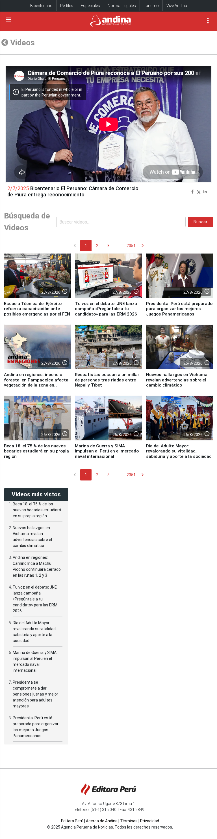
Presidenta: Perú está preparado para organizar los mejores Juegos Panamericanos (179, 309)
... (120, 245)
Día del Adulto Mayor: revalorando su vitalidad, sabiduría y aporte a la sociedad (179, 451)
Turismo (151, 5)
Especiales (90, 5)
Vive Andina (176, 5)
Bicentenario (41, 5)
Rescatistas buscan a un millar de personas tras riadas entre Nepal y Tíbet (107, 380)
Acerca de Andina (102, 821)
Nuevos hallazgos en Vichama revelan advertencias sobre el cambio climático (176, 380)
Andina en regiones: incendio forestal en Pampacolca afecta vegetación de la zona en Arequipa (36, 382)
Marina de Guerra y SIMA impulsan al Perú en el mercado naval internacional (107, 451)
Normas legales (122, 5)
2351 (131, 245)
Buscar (200, 222)
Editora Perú (72, 821)
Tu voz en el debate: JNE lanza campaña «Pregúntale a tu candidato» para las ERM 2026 (106, 309)
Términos (129, 821)
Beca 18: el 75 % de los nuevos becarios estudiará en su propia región (36, 451)
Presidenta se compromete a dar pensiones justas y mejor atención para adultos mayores (35, 694)
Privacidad (149, 821)
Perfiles (66, 5)
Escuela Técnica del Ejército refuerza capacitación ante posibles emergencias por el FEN (37, 309)
